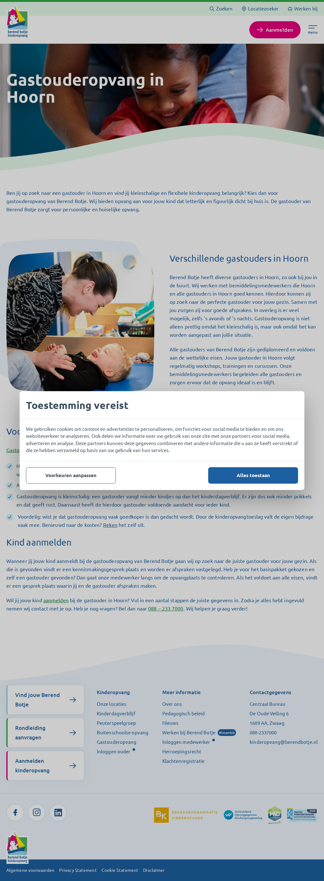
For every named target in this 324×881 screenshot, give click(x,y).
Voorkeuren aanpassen (71, 475)
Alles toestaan (253, 475)
